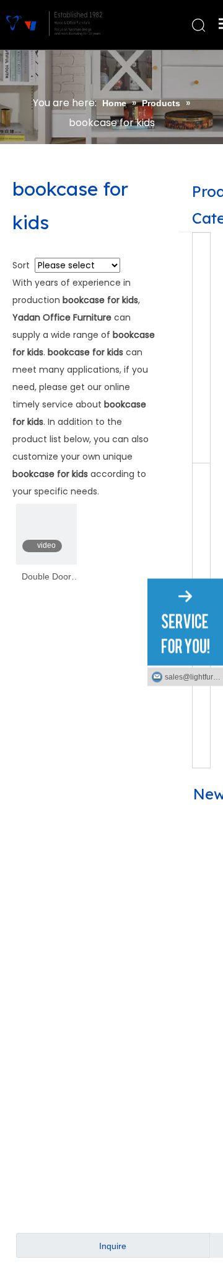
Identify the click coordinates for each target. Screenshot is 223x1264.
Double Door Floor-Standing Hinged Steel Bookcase (46, 577)
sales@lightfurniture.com (194, 676)
